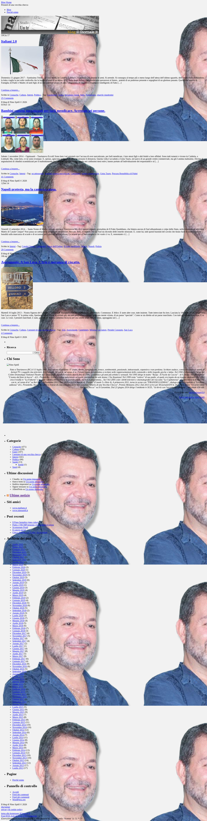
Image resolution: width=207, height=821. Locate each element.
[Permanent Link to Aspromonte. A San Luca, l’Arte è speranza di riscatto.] (17, 308)
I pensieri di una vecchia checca (41, 330)
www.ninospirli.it (196, 392)
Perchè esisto (12, 12)
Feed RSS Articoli (9, 816)
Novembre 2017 (19, 636)
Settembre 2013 (19, 763)
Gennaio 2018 (18, 631)
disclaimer (5, 807)
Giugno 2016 (18, 679)
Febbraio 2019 (18, 598)
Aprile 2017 (17, 653)
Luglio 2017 (17, 646)
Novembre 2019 (19, 575)
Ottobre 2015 (18, 699)
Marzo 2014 (17, 747)
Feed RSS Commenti (27, 816)
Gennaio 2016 (18, 692)
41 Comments (7, 177)
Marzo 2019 (17, 595)
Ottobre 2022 (18, 557)
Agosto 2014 (18, 735)
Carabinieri (52, 95)
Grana (61, 95)
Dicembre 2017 (19, 633)
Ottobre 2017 (18, 638)
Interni (30, 95)
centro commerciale (90, 173)
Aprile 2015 (17, 714)
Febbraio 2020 (18, 567)
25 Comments (7, 98)
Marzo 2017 (17, 656)
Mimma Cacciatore (98, 330)
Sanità (15, 462)
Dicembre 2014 (19, 725)
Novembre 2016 (19, 666)
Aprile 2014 (17, 745)
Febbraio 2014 (18, 750)
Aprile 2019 (17, 593)
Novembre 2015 (19, 697)
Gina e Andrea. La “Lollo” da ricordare (29, 532)
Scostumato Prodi (20, 527)
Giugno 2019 (18, 587)
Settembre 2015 (19, 702)
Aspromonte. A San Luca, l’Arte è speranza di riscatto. (40, 262)
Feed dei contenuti (20, 794)
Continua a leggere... (10, 90)
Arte (63, 330)
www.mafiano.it (19, 508)
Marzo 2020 (17, 565)
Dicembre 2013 (19, 755)
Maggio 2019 (18, 590)
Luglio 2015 (17, 707)
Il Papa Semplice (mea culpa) (25, 522)
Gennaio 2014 (18, 753)
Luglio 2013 (17, 768)
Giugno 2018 (18, 618)
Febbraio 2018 (18, 628)
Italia (82, 95)
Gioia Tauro (105, 173)
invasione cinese (72, 95)
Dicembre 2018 (19, 603)
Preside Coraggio (115, 330)
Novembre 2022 (19, 554)
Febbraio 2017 (18, 659)
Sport (14, 467)
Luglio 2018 (17, 615)
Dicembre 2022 (19, 552)
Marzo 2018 (17, 626)
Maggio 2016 (18, 681)
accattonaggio (38, 173)
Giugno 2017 (18, 648)
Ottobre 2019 (18, 577)
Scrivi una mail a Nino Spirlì (191, 397)
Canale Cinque (28, 246)
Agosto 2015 (18, 704)
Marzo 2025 (17, 547)
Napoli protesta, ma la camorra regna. (28, 189)
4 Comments (6, 333)
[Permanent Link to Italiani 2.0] (22, 73)
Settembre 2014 (19, 732)
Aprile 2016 (17, 684)
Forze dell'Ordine (55, 246)
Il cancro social (19, 530)
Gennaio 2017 (18, 661)
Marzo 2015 (17, 717)
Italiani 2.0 (9, 41)
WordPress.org (18, 799)
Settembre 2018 (19, 610)
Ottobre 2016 (18, 669)
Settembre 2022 (19, 559)
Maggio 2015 (18, 712)
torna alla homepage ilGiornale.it (15, 813)
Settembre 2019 (19, 580)
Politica (37, 95)
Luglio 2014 (17, 737)
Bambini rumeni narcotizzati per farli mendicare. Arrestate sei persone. (53, 110)
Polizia (98, 246)
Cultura (22, 95)
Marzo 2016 (17, 687)
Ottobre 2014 (18, 730)
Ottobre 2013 (18, 760)
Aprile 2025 (17, 544)
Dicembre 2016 (19, 664)
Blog (9, 9)
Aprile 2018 (17, 623)
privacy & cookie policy (12, 809)
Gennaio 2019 (18, 600)
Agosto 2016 (18, 674)
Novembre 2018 (19, 605)
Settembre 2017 (19, 641)
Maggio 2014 (18, 742)
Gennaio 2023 (18, 549)
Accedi (15, 792)
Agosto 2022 (18, 562)
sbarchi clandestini (105, 95)
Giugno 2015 (18, 709)
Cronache (14, 95)
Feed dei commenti (20, 797)
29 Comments (7, 249)
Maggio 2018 (18, 620)
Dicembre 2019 (19, 572)
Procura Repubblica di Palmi (124, 173)
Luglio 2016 (17, 676)
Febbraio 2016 (18, 689)
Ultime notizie (20, 495)
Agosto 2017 (18, 643)
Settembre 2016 (19, 671)
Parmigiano (91, 95)
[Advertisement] (28, 418)
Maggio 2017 (18, 651)
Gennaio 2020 (18, 570)
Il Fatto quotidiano (72, 246)
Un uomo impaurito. (32, 479)
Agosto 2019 (18, 582)
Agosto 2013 (18, 765)
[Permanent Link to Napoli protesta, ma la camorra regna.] (22, 225)
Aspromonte (71, 330)
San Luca (128, 330)
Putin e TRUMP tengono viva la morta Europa (33, 525)
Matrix (84, 246)
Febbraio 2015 (18, 720)
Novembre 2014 (19, 727)
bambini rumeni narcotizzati (57, 173)
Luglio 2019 (17, 585)
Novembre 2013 (19, 758)
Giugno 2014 (18, 740)
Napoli (91, 246)
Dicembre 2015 (19, 694)
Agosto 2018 (18, 613)
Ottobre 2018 (18, 608)
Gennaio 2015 (18, 722)
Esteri (14, 452)
